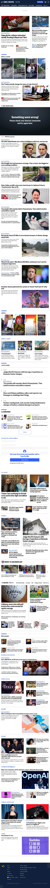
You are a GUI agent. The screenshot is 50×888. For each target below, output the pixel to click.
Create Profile (24, 459)
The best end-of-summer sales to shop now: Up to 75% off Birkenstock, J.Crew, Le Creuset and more (15, 418)
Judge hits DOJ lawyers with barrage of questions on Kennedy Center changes (23, 373)
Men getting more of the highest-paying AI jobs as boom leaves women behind (17, 796)
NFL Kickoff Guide (20, 582)
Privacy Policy (10, 875)
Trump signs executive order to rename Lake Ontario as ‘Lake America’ (10, 94)
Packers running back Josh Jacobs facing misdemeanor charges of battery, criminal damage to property (24, 403)
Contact (8, 867)
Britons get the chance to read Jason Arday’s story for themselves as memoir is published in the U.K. (42, 760)
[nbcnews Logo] (3, 866)
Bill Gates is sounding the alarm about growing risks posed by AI (42, 793)
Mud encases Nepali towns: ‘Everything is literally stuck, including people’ (39, 46)
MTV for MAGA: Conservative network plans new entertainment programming (16, 554)
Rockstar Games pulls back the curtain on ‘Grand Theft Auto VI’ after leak (24, 288)
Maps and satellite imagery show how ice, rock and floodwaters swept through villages (39, 32)
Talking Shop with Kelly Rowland (39, 425)
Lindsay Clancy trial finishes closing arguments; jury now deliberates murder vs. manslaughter (14, 643)
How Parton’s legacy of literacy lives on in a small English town (42, 694)
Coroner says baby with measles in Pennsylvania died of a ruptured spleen (10, 221)
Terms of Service (23, 865)
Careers (8, 871)
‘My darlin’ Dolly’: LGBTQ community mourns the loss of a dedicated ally (11, 697)
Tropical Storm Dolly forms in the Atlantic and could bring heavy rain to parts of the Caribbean (10, 246)
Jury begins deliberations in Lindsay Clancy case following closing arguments (38, 490)
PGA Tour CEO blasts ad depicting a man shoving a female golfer (13, 617)
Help (8, 869)
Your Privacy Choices (14, 877)
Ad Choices (9, 873)
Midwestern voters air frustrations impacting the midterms (42, 576)
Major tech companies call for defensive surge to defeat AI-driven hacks (22, 770)
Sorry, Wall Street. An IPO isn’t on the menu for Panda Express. (19, 659)
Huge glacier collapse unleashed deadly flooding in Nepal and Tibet (14, 36)
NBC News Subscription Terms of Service (28, 867)
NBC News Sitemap (23, 869)
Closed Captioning (23, 871)
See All (25, 432)
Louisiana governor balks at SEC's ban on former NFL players (44, 626)
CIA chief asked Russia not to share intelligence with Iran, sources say (24, 141)
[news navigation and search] (48, 2)
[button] (15, 23)
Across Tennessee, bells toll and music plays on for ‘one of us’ (42, 685)
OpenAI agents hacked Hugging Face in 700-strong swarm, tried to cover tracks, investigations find (10, 780)
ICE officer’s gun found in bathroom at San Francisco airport (16, 508)
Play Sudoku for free (7, 835)
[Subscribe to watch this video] (36, 668)
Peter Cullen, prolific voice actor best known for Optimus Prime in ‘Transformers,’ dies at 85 (23, 186)
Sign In (22, 463)
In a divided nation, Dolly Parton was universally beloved (42, 703)
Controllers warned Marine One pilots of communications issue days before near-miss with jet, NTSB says (10, 543)
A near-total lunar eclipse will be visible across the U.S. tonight (40, 508)
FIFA (32, 582)
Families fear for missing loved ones (7, 46)
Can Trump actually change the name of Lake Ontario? (19, 84)
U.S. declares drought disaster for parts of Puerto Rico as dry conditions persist (42, 499)
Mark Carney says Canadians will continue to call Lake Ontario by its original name (10, 99)
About (8, 865)
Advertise (22, 875)
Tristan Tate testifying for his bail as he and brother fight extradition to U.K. (14, 495)
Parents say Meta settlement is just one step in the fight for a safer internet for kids (10, 274)
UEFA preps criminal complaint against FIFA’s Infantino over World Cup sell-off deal (43, 608)
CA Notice (9, 879)
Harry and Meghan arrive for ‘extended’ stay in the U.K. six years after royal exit (11, 756)
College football (38, 582)
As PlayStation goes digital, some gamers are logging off (35, 823)
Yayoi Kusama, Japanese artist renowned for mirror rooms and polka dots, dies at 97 (15, 196)
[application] (15, 24)
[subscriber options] (45, 2)
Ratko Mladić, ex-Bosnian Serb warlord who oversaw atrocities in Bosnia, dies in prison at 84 (42, 750)
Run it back (21, 353)
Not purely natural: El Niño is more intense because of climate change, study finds (24, 236)
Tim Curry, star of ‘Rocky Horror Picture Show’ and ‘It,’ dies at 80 (42, 740)
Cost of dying (38, 354)
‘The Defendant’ (6, 354)
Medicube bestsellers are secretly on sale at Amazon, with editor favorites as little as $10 (15, 427)
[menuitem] (17, 2)
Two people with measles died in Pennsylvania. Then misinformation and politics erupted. (24, 210)
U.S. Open (28, 582)
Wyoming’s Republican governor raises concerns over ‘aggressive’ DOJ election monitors (37, 551)
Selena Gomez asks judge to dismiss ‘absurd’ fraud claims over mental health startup (11, 822)
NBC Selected (22, 877)
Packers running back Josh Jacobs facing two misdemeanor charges (38, 600)
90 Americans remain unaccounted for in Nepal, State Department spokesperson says (22, 49)
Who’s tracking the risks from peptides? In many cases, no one (19, 714)
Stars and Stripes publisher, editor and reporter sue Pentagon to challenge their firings (22, 394)
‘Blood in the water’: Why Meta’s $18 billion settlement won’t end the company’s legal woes (23, 263)
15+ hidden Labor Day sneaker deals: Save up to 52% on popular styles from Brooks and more (40, 418)
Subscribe (22, 873)
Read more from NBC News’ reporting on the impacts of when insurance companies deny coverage (11, 175)
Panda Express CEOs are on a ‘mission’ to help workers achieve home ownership (11, 667)
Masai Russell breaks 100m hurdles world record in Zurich (28, 625)
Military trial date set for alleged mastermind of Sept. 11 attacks (15, 650)
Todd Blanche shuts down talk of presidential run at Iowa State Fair (26, 575)
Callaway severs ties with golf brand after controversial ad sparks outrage (12, 606)
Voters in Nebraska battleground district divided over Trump (8, 575)
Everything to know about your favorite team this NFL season (11, 624)
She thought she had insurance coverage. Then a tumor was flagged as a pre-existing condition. (24, 164)
